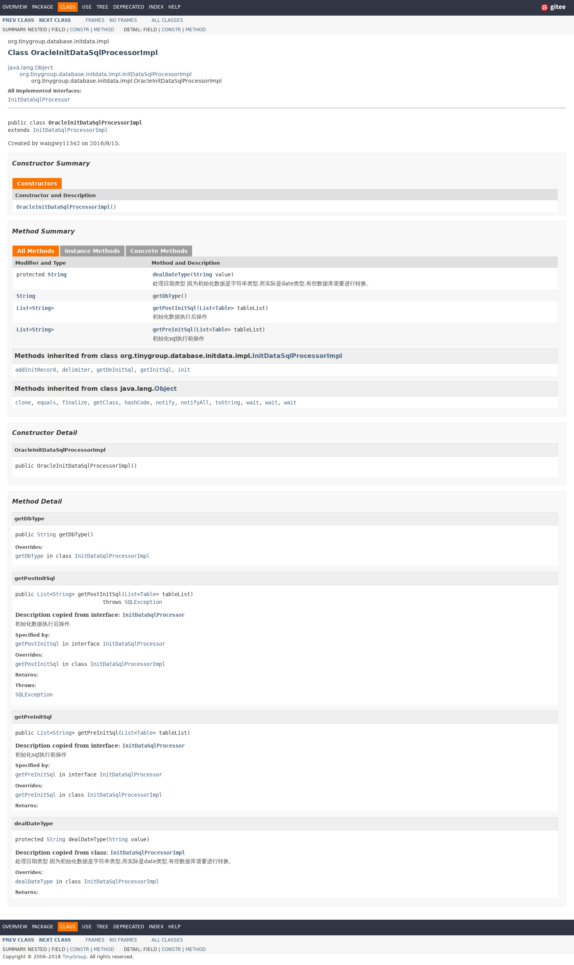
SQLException (143, 602)
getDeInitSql (115, 370)
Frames (95, 20)
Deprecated (128, 7)
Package (42, 7)
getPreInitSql (173, 329)
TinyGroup (74, 957)
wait (252, 402)
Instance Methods (92, 251)
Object (165, 388)
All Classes (167, 20)
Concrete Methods (158, 251)
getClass (105, 402)
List (22, 308)
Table (223, 308)
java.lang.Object (30, 67)
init (184, 370)
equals (46, 402)
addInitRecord (35, 370)
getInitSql (155, 370)
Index (156, 7)
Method (104, 29)
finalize (74, 402)
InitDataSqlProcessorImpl (70, 130)
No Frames (123, 20)
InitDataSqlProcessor (39, 99)
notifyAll (195, 402)
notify (165, 402)
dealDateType (171, 274)
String (57, 274)
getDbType (167, 296)
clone (23, 402)
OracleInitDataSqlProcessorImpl (63, 207)
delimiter (76, 370)
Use (87, 7)
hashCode (137, 402)
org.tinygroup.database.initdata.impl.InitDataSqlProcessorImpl (106, 74)
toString (227, 402)
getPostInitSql (174, 308)
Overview (14, 7)
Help (174, 7)
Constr (79, 29)
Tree (102, 7)
